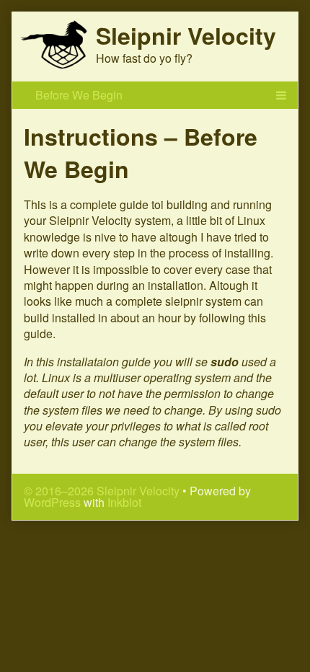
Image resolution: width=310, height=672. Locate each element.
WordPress (52, 502)
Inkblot (124, 502)
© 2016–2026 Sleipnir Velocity (102, 490)
